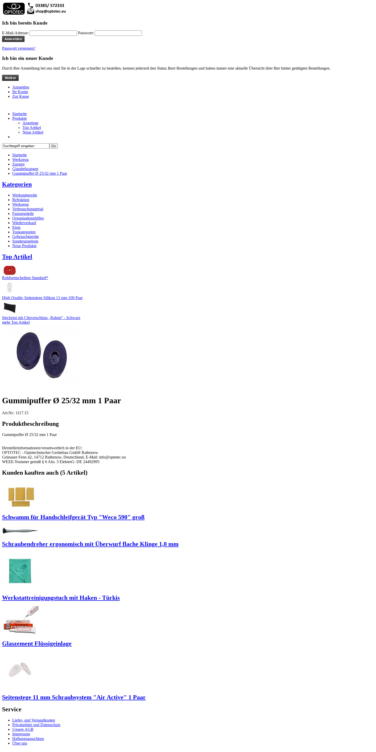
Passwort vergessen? (18, 48)
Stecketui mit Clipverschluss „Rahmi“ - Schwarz (41, 317)
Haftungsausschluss (28, 738)
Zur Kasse (20, 96)
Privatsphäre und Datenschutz (36, 725)
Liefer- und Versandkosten (33, 720)
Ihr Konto (20, 92)
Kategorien (17, 184)
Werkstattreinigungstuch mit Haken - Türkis (61, 597)
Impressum (21, 734)
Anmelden (20, 87)
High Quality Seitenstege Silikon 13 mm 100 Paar (42, 298)
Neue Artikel (33, 132)
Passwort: (86, 33)
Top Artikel (32, 127)
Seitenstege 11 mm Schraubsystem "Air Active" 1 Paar (74, 697)
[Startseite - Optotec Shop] (34, 14)
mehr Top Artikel (16, 322)
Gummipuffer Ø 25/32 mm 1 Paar (39, 173)
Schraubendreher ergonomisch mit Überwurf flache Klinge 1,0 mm (90, 544)
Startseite (19, 155)
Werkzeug (20, 159)
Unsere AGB (23, 729)
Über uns (19, 743)
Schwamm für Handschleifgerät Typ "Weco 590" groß (73, 517)
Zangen (18, 164)
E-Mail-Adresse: (15, 33)
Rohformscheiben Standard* (25, 278)
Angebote (30, 123)
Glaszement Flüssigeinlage (37, 643)
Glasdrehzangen (25, 169)
